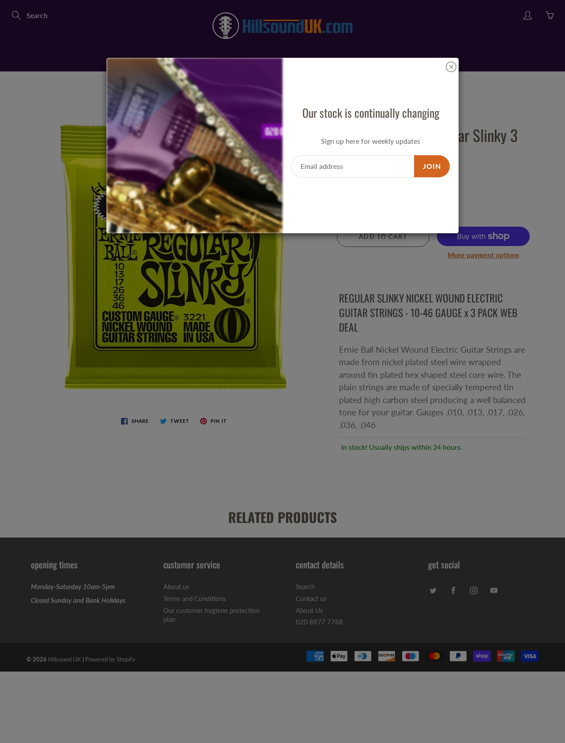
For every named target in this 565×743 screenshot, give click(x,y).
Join (432, 166)
